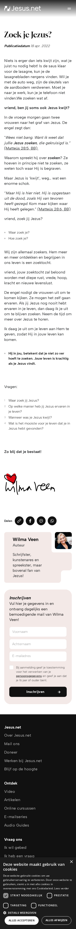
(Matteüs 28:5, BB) (21, 148)
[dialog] (38, 893)
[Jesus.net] (22, 8)
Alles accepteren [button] (22, 920)
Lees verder (61, 888)
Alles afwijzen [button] (57, 920)
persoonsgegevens (29, 676)
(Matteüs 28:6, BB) (54, 209)
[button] (38, 913)
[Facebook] (30, 520)
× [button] (71, 861)
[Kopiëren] (19, 520)
